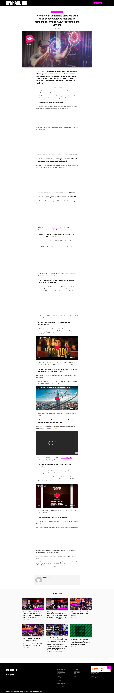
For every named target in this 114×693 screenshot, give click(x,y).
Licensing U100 (94, 677)
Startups (58, 674)
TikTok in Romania (60, 686)
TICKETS (59, 681)
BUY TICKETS (98, 3)
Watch (75, 674)
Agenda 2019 (59, 677)
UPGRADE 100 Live (77, 672)
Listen (75, 676)
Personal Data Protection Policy (26, 691)
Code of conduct (36, 691)
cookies (98, 669)
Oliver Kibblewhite (62, 273)
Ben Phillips (60, 510)
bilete (48, 556)
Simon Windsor (56, 227)
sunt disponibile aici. (59, 87)
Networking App (94, 673)
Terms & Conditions (9, 691)
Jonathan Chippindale (66, 458)
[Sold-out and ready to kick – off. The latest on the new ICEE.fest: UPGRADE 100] (81, 604)
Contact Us (93, 679)
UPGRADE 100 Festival (61, 672)
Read (75, 673)
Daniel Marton (47, 577)
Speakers (59, 673)
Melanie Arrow (61, 362)
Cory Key (63, 315)
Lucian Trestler (42, 362)
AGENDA (59, 556)
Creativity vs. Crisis (60, 684)
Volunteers (59, 676)
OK (108, 668)
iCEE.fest (52, 76)
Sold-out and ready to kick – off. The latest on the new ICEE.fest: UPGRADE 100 (79, 613)
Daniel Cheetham (57, 413)
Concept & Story (94, 674)
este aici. (53, 92)
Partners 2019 (59, 679)
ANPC (41, 691)
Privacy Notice (16, 691)
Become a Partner (94, 676)
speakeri (65, 556)
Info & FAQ (59, 680)
